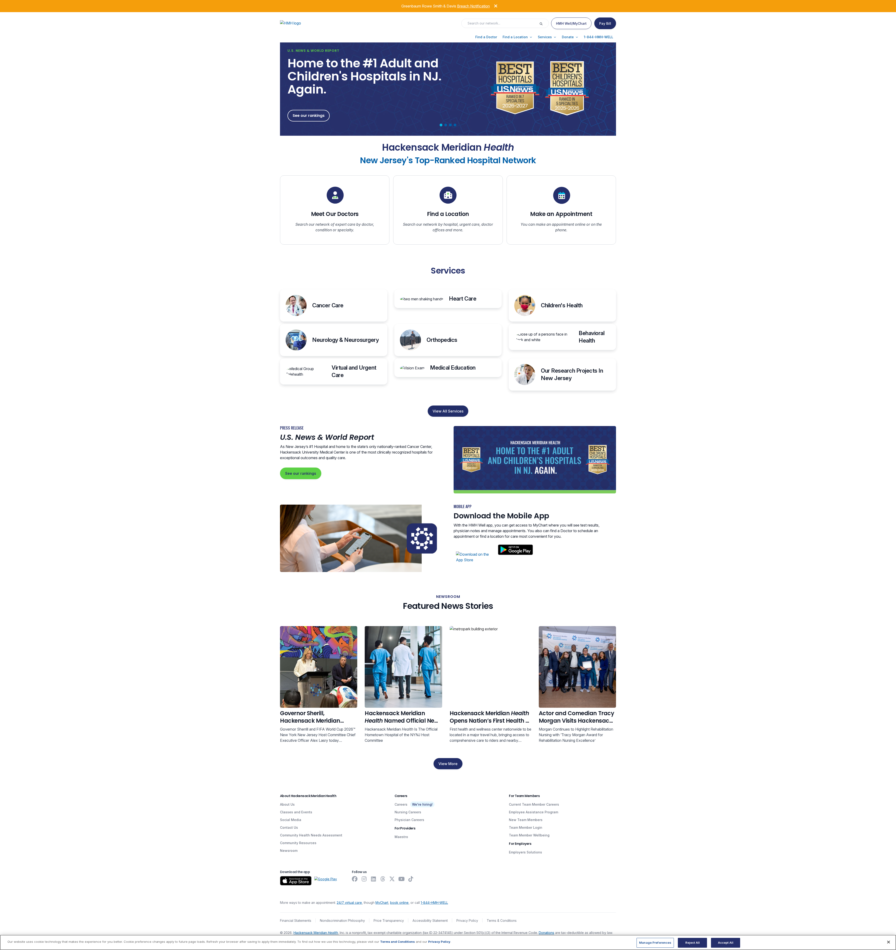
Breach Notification (473, 6)
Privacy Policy (467, 920)
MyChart (381, 903)
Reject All (692, 942)
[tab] (441, 125)
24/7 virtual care (349, 903)
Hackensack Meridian (316, 933)
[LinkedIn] (373, 879)
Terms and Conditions (397, 941)
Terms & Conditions (502, 920)
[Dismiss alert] (492, 5)
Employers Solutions (525, 852)
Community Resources (298, 843)
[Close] (888, 942)
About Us (287, 804)
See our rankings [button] (309, 115)
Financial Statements (295, 920)
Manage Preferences (655, 942)
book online (399, 903)
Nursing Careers (408, 812)
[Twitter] (392, 879)
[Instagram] (364, 879)
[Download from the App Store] (296, 880)
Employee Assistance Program (533, 812)
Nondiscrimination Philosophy (342, 920)
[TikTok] (410, 879)
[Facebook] (354, 879)
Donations (546, 933)
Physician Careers (409, 820)
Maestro (401, 837)
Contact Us (289, 827)
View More (448, 763)
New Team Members (525, 820)
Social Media (290, 820)
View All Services (448, 411)
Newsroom (289, 851)
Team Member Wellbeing (529, 835)
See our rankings (300, 473)
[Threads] (382, 879)
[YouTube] (401, 879)
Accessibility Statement (430, 920)
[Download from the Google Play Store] (325, 880)
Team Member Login (525, 827)
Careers (401, 804)
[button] (486, 37)
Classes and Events (296, 812)
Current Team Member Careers (534, 804)
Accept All (725, 942)
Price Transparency (389, 920)
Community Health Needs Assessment (311, 835)
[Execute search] (544, 23)
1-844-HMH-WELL (434, 903)
